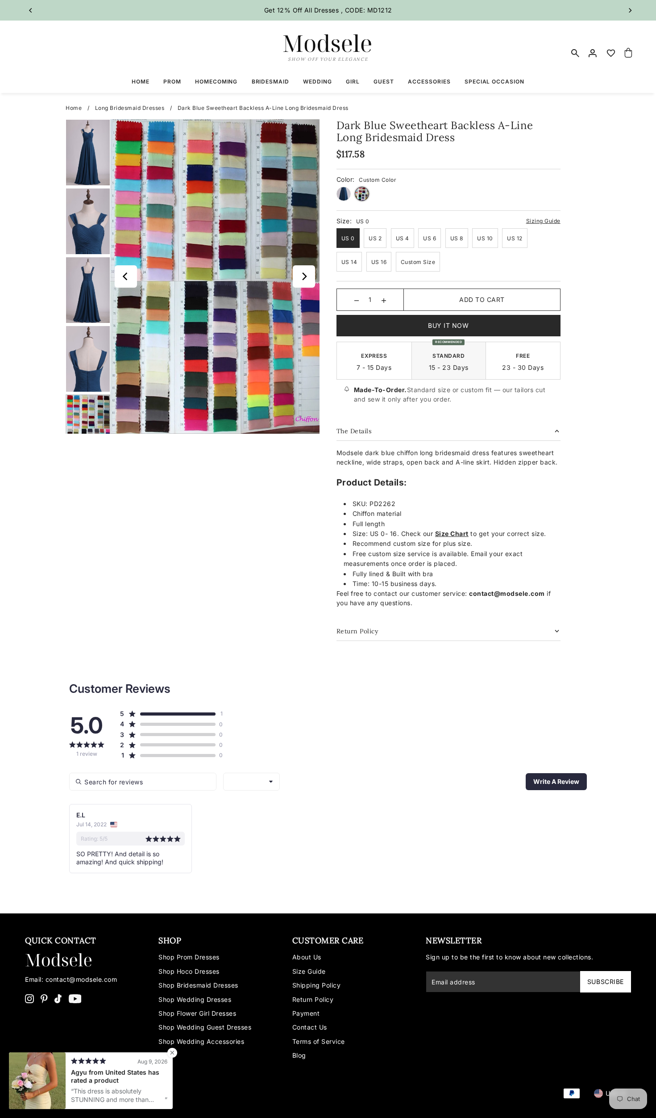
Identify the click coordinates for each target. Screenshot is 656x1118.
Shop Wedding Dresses (194, 999)
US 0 (348, 238)
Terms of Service (318, 1041)
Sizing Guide (543, 221)
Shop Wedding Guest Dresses (204, 1027)
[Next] (629, 10)
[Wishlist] (611, 53)
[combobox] (251, 782)
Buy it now (448, 325)
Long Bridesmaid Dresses (130, 108)
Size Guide (309, 971)
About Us (306, 957)
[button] (168, 714)
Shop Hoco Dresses (189, 971)
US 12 (515, 238)
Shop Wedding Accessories (201, 1041)
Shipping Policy (316, 985)
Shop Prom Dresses (189, 957)
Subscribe (605, 981)
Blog (299, 1055)
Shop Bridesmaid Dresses (198, 985)
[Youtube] (75, 998)
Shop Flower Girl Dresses (197, 1013)
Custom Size (418, 262)
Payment (306, 1013)
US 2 (375, 238)
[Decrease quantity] (356, 299)
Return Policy (313, 999)
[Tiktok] (58, 998)
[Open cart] (628, 53)
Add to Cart (482, 299)
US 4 (402, 238)
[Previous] (30, 10)
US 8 (456, 238)
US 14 (349, 262)
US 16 (379, 262)
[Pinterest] (44, 998)
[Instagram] (29, 998)
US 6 (429, 238)
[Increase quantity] (383, 299)
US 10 (485, 238)
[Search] (576, 53)
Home (74, 108)
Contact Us (309, 1027)
